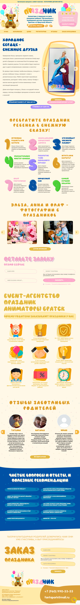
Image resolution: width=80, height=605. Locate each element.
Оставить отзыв (40, 457)
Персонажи (17, 31)
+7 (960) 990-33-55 (58, 591)
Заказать (58, 100)
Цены (29, 31)
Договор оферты (6, 599)
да (46, 26)
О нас (6, 31)
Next (76, 69)
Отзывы (54, 31)
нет (51, 26)
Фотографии (41, 31)
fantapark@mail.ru (56, 597)
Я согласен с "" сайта (58, 284)
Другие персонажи (40, 249)
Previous (45, 69)
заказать (68, 24)
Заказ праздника (69, 31)
